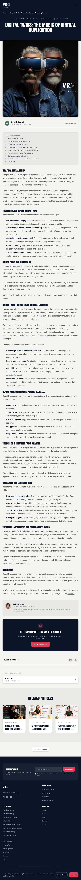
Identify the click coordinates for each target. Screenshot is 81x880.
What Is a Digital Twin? (15, 138)
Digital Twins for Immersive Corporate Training (23, 147)
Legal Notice (7, 852)
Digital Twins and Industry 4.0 (17, 144)
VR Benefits (6, 845)
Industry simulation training (12, 824)
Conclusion (11, 162)
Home (4, 13)
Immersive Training (48, 789)
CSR (43, 814)
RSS (4, 859)
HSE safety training (9, 832)
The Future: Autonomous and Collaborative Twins (24, 159)
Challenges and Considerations (18, 156)
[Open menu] (75, 5)
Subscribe (69, 769)
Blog (11, 13)
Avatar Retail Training (10, 835)
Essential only (61, 875)
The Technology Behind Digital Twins (20, 141)
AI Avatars (45, 797)
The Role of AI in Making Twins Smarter (20, 153)
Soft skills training (8, 814)
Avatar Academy (47, 800)
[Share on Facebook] (76, 660)
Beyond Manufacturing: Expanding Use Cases (23, 150)
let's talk (71, 593)
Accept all (73, 875)
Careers (44, 824)
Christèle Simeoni (32, 19)
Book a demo (39, 644)
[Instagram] (7, 797)
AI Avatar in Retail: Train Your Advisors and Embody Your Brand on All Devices (13, 730)
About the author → (70, 123)
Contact (44, 821)
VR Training (46, 793)
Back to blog (42, 749)
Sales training (7, 821)
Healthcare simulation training (12, 828)
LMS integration (8, 849)
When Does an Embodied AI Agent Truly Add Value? (40, 729)
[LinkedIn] (4, 797)
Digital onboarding (9, 810)
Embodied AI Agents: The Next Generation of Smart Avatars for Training (67, 730)
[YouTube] (11, 797)
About (44, 810)
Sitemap (5, 856)
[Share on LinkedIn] (70, 660)
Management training (10, 817)
